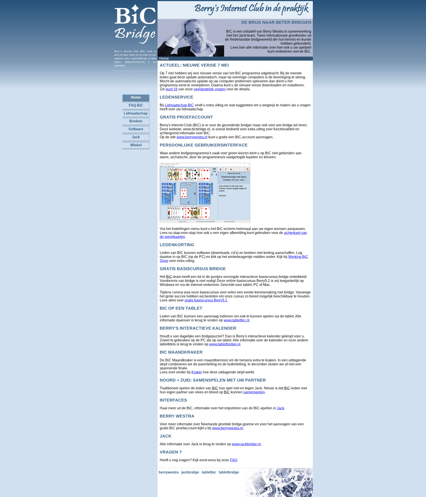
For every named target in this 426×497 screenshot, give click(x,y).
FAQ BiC (136, 105)
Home (136, 97)
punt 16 (172, 89)
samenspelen (254, 392)
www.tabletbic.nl (236, 320)
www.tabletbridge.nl (224, 344)
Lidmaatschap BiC (179, 105)
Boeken (135, 121)
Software (135, 129)
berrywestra (169, 472)
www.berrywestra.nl (192, 137)
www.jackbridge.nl (246, 444)
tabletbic (209, 472)
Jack (280, 408)
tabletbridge (229, 472)
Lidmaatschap (136, 113)
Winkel (136, 145)
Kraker (196, 372)
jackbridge (190, 472)
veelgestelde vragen (210, 89)
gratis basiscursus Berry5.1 (206, 300)
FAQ (233, 460)
